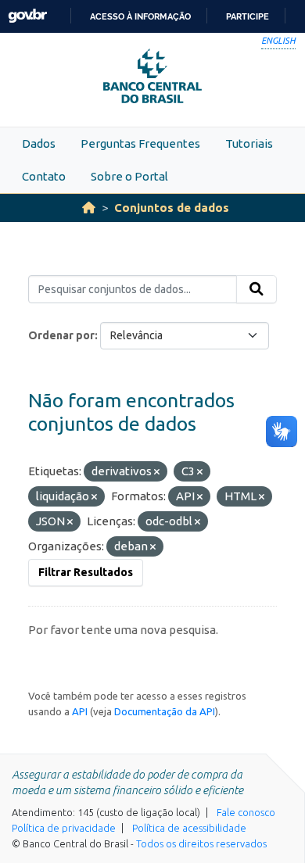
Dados (39, 143)
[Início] (88, 207)
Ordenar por (61, 335)
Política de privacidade (64, 827)
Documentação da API (164, 711)
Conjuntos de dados (171, 207)
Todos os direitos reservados (201, 843)
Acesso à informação (140, 16)
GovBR (27, 16)
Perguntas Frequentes (140, 143)
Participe (247, 16)
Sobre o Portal (129, 176)
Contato (44, 176)
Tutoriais (249, 143)
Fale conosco (246, 812)
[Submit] (256, 289)
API (80, 711)
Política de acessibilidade (189, 827)
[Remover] (157, 472)
